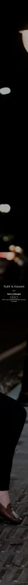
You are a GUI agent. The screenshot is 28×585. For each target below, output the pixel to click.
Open (15, 297)
